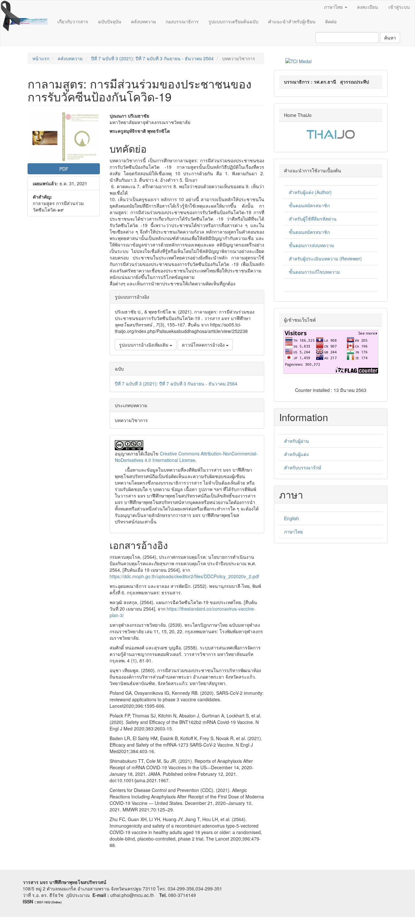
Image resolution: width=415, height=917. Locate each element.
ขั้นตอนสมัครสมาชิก (309, 205)
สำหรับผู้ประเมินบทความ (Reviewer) (325, 258)
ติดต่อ (331, 21)
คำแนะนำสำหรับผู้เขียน (291, 21)
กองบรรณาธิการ (182, 21)
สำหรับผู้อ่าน (296, 441)
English (291, 518)
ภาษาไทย (293, 531)
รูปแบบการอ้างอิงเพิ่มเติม (144, 344)
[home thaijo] (330, 133)
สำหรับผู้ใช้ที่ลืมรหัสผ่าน (313, 218)
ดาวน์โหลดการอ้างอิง (204, 344)
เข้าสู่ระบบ (399, 7)
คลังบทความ (143, 21)
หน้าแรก (40, 58)
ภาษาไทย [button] (334, 7)
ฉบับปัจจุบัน (109, 21)
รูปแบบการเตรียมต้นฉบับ (233, 21)
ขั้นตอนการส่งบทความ (311, 245)
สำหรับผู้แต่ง (296, 454)
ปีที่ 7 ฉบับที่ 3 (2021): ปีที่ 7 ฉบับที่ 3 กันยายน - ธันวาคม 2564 (152, 58)
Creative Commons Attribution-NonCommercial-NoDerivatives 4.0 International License (186, 456)
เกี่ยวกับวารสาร (72, 21)
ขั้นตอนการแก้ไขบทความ (314, 272)
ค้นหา (390, 37)
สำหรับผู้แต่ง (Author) (310, 192)
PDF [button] (63, 169)
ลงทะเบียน (367, 7)
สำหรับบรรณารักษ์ (302, 467)
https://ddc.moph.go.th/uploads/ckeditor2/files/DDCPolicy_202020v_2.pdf (184, 576)
